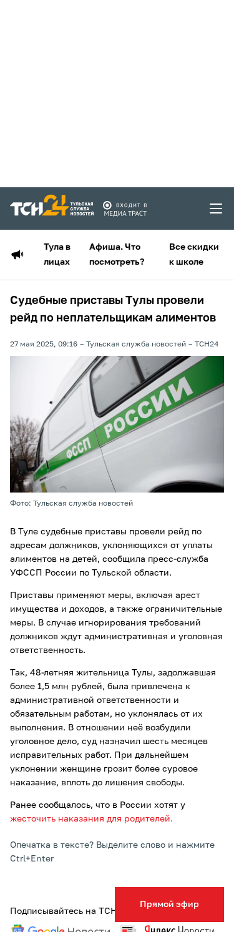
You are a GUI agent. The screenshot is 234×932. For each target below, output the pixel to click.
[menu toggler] (216, 208)
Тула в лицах (57, 255)
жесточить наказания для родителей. (91, 819)
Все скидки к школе (194, 255)
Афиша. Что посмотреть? (116, 255)
